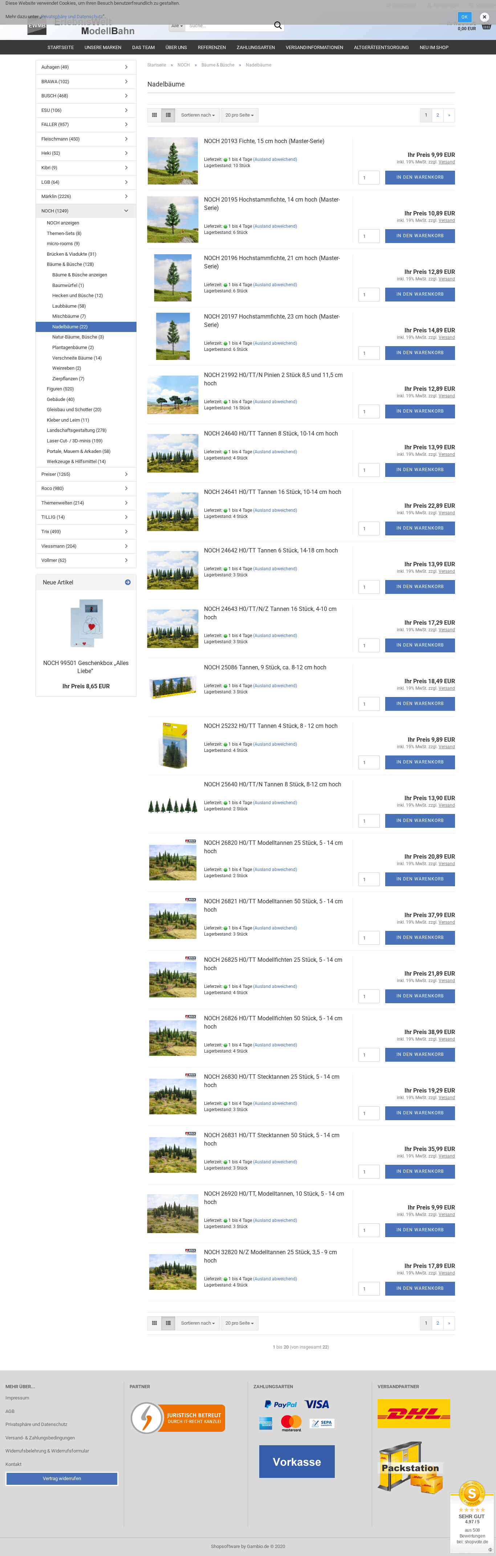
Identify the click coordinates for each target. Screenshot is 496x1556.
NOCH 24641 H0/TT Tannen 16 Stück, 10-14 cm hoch (272, 492)
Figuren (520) (60, 389)
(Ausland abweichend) (275, 159)
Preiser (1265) (55, 474)
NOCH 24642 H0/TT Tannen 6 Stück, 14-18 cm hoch (271, 550)
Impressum (17, 1398)
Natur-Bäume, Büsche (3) (78, 337)
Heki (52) (50, 153)
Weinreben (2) (66, 368)
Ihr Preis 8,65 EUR (86, 686)
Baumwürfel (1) (68, 285)
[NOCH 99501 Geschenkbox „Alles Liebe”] (86, 623)
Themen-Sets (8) (64, 233)
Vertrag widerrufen (62, 1478)
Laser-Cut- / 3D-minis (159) (75, 440)
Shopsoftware (225, 1546)
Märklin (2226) (56, 196)
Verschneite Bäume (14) (77, 358)
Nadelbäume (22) (70, 326)
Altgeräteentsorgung (381, 47)
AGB (10, 1411)
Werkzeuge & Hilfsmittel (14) (76, 461)
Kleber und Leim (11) (68, 420)
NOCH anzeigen (63, 223)
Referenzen (212, 47)
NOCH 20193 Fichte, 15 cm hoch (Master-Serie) (264, 141)
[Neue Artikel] (128, 583)
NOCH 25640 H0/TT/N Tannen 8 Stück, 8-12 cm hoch (272, 784)
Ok (465, 17)
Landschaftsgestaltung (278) (77, 430)
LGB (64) (50, 182)
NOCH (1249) (55, 211)
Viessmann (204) (59, 546)
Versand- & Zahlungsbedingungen (40, 1437)
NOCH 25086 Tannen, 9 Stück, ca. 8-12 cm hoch (265, 667)
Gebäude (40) (61, 399)
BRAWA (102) (55, 81)
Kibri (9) (49, 167)
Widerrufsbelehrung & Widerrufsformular (47, 1451)
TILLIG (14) (53, 517)
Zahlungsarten (256, 47)
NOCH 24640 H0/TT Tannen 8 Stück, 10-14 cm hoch (271, 433)
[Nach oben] (476, 1545)
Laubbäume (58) (69, 306)
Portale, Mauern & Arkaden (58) (79, 451)
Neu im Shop (434, 47)
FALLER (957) (55, 124)
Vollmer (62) (53, 560)
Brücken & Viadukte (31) (72, 254)
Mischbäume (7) (69, 316)
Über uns (176, 47)
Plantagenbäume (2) (73, 347)
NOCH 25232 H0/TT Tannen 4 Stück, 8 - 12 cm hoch (271, 725)
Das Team (143, 47)
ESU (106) (51, 110)
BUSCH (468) (54, 95)
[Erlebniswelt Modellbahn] (93, 25)
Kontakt (13, 1464)
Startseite (61, 47)
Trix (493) (51, 531)
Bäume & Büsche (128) (70, 264)
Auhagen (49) (55, 67)
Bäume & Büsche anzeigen (79, 274)
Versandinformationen (314, 47)
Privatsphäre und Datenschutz (72, 16)
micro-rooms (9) (63, 243)
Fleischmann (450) (60, 139)
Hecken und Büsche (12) (77, 295)
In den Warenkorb (420, 177)
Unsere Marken (103, 47)
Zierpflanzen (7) (68, 378)
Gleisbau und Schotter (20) (74, 409)
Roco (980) (52, 488)
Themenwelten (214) (62, 503)
